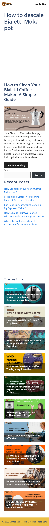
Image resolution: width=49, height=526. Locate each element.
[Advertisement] (24, 57)
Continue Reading (16, 165)
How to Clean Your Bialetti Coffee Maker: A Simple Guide (22, 92)
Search (7, 170)
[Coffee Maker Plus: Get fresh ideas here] (7, 4)
